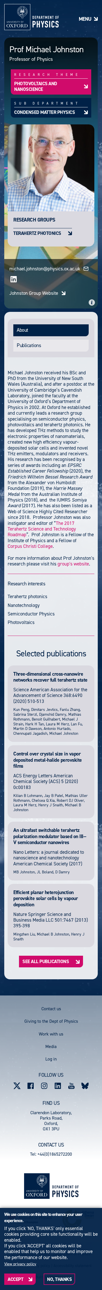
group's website (73, 564)
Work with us (51, 1034)
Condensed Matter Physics (44, 112)
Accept (15, 1279)
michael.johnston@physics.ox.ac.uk (44, 269)
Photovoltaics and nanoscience (35, 86)
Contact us (51, 1009)
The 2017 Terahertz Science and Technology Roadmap (42, 529)
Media (51, 1046)
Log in (51, 1059)
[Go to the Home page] (65, 1186)
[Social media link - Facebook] (30, 1086)
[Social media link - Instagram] (44, 1086)
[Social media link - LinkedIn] (58, 1086)
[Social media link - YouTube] (71, 1086)
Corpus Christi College (30, 546)
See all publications (45, 961)
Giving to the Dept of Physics (51, 1021)
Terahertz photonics (37, 233)
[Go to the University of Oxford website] (37, 1186)
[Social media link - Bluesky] (85, 1086)
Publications (29, 345)
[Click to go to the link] (13, 279)
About (22, 330)
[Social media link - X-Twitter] (17, 1086)
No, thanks (59, 1279)
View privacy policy (20, 1264)
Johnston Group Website (33, 293)
